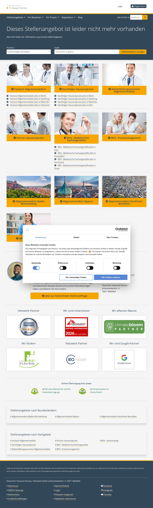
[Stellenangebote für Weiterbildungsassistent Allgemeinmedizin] (124, 74)
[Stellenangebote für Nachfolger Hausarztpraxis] (76, 74)
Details (76, 237)
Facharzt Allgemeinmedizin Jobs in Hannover (30, 105)
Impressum (13, 486)
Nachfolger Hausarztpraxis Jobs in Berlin (76, 96)
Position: (10, 47)
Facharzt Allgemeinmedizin (30, 89)
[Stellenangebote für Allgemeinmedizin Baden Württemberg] (29, 186)
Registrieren (139, 6)
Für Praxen (51, 17)
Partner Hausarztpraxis (30, 137)
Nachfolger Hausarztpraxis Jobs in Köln (75, 105)
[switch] (63, 268)
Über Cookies (112, 237)
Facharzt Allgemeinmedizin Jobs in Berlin (28, 96)
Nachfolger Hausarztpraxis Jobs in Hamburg (77, 99)
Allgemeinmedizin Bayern (77, 201)
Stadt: (57, 47)
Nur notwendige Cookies (76, 277)
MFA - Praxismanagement (125, 137)
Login (120, 6)
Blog (80, 17)
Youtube (107, 494)
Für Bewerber (34, 17)
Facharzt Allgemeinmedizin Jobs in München (29, 102)
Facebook (107, 486)
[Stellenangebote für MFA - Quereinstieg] (29, 224)
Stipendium (67, 17)
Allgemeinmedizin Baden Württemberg (30, 202)
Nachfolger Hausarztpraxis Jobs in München (77, 102)
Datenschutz (13, 494)
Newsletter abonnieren (65, 498)
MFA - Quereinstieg (109, 440)
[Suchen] (145, 17)
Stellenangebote (15, 17)
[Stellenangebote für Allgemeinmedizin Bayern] (76, 186)
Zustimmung (40, 237)
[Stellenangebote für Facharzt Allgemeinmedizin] (29, 74)
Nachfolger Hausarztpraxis (78, 89)
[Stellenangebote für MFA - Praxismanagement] (124, 123)
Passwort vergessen (64, 494)
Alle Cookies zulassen (110, 277)
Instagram (107, 490)
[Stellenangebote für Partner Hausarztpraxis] (29, 123)
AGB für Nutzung (15, 490)
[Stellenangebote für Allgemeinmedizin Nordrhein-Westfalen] (124, 186)
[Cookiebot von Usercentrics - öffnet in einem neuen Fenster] (117, 229)
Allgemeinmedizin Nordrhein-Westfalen (125, 202)
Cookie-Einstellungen (17, 498)
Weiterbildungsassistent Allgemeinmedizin (125, 90)
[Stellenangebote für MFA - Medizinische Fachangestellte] (76, 123)
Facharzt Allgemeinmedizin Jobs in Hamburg (29, 99)
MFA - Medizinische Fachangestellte (77, 139)
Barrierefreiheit (62, 486)
